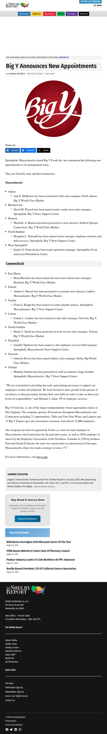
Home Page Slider (28, 57)
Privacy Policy (10, 721)
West (61, 14)
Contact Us (10, 700)
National (84, 14)
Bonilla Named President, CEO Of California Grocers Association (41, 568)
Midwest (37, 14)
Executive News (13, 57)
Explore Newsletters (27, 519)
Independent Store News (47, 57)
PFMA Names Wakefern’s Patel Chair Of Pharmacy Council (38, 551)
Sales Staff (10, 654)
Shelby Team (11, 644)
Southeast (24, 14)
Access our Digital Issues (16, 696)
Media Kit (9, 658)
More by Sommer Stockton (44, 487)
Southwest (50, 14)
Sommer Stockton (16, 73)
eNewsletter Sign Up (14, 691)
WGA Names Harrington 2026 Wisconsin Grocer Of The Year (39, 542)
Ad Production (11, 661)
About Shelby (11, 640)
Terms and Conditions (14, 725)
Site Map (9, 683)
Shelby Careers (12, 647)
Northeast (71, 14)
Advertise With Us (13, 651)
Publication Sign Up (14, 687)
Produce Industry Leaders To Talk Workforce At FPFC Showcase (41, 559)
